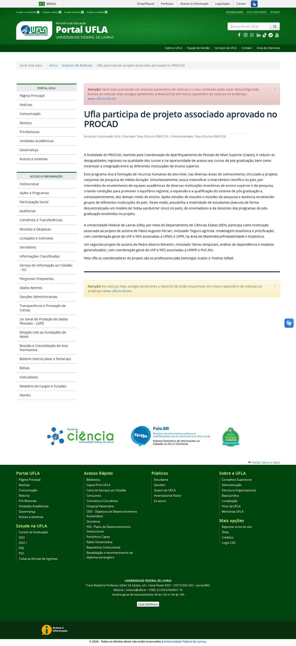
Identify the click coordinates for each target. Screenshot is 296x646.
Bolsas (25, 368)
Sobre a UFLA (173, 48)
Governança (29, 150)
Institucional (29, 184)
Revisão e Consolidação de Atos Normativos (44, 347)
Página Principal (32, 95)
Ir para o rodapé (97, 12)
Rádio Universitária (99, 542)
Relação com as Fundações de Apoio (43, 334)
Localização (229, 501)
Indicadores (29, 377)
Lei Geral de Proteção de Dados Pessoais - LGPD (44, 321)
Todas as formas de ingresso (38, 559)
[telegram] (271, 35)
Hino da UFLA (231, 506)
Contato (247, 48)
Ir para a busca (73, 12)
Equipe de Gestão (198, 48)
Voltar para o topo (265, 462)
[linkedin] (259, 35)
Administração (232, 485)
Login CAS (228, 543)
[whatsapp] (252, 35)
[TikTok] (265, 35)
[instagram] (246, 35)
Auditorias (28, 211)
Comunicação (30, 113)
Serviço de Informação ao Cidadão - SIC (46, 267)
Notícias (26, 104)
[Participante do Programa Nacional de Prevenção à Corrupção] (230, 437)
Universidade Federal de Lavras (185, 641)
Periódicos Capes (98, 537)
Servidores (28, 247)
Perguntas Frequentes (37, 278)
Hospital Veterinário (100, 506)
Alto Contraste (257, 12)
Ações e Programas (34, 193)
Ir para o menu (51, 12)
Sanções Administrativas (39, 296)
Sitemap (275, 12)
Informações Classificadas (40, 256)
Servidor (160, 485)
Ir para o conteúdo (27, 12)
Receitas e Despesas (35, 229)
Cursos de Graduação (33, 532)
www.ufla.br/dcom (102, 98)
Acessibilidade (234, 12)
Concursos (93, 496)
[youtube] (277, 35)
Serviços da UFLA (226, 48)
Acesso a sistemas (34, 159)
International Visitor (168, 496)
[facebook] (239, 35)
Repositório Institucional (103, 547)
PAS (21, 548)
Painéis (25, 395)
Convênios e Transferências (41, 220)
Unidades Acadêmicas (37, 141)
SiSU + (23, 543)
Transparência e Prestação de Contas (43, 307)
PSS (21, 553)
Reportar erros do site (237, 527)
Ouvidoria (93, 522)
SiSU (22, 537)
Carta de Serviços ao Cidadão (106, 490)
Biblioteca (93, 480)
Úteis (225, 532)
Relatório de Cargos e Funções (43, 386)
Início (53, 65)
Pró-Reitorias (30, 132)
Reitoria (26, 123)
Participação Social (34, 202)
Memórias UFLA (233, 512)
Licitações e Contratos (36, 238)
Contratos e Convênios (102, 501)
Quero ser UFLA (165, 490)
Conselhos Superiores (237, 480)
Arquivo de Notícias (77, 65)
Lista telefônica (148, 604)
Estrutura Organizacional (239, 490)
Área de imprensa (268, 48)
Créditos (227, 537)
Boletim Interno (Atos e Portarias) (45, 359)
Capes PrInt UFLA (98, 485)
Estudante (161, 480)
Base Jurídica (230, 496)
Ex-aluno (160, 501)
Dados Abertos (31, 287)
